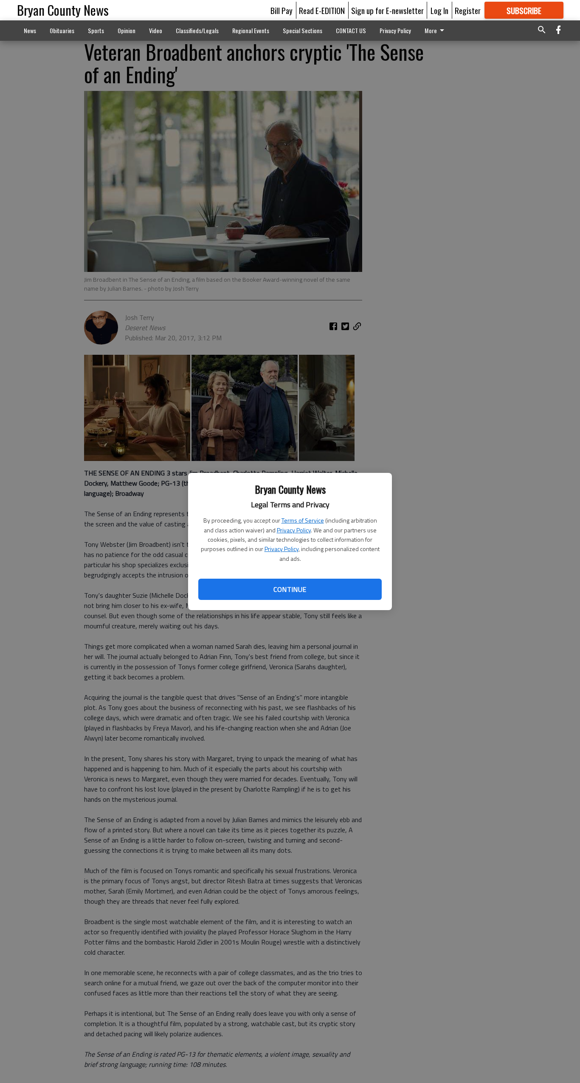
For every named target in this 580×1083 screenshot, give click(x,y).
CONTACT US (351, 30)
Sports (96, 30)
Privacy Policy (294, 530)
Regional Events (250, 30)
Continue (289, 589)
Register (468, 10)
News (30, 30)
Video (155, 30)
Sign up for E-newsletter (387, 10)
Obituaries (62, 30)
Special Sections (302, 30)
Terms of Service (303, 520)
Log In (439, 10)
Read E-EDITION (322, 10)
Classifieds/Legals (197, 30)
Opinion (126, 30)
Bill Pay (281, 10)
